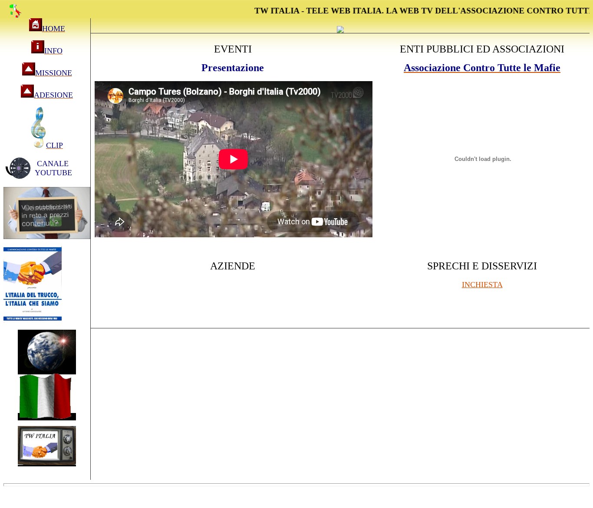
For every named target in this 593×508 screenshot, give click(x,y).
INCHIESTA (482, 284)
